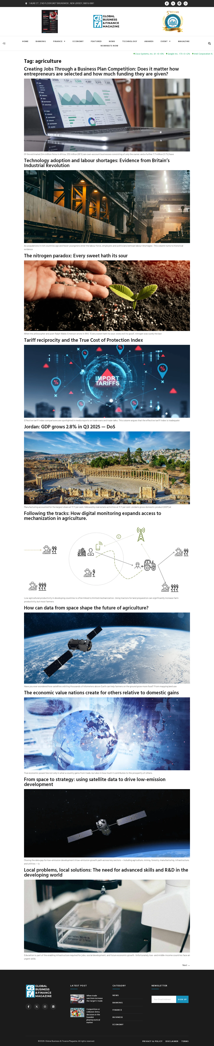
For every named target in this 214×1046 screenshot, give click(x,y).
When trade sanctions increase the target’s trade (94, 998)
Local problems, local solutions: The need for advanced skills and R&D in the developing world (106, 872)
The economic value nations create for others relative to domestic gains (101, 692)
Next (186, 965)
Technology (129, 41)
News (112, 41)
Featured (96, 41)
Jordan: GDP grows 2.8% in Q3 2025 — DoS (69, 426)
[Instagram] (186, 3)
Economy (78, 41)
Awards (148, 41)
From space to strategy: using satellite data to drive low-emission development (95, 782)
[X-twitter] (173, 3)
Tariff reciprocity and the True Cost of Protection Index (83, 340)
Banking (41, 41)
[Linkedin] (179, 3)
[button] (209, 43)
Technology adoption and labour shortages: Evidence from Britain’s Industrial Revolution (97, 163)
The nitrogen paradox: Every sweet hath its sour (76, 255)
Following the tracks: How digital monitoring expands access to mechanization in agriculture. (92, 515)
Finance (57, 41)
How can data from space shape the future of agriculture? (86, 607)
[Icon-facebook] (167, 3)
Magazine (184, 41)
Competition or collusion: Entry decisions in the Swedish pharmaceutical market (93, 1016)
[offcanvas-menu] (3, 43)
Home (25, 41)
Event (164, 41)
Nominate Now (109, 45)
